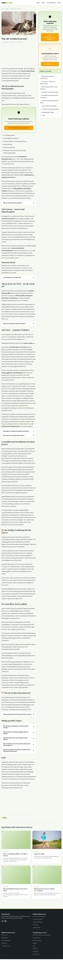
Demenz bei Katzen (17, 375)
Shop (59, 2)
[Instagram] (2, 921)
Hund (38, 2)
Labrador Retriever (37, 922)
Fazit (43, 115)
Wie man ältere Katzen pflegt (49, 106)
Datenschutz (36, 954)
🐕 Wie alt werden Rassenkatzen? (50, 109)
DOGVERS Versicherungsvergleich (42, 935)
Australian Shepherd (38, 919)
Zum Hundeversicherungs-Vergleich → (18, 127)
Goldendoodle (36, 927)
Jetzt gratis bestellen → (50, 64)
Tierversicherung (51, 2)
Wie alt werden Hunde (12, 258)
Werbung (35, 948)
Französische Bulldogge (39, 916)
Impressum (36, 951)
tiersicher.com (36, 937)
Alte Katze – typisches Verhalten (50, 92)
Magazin (4, 817)
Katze (43, 2)
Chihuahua (35, 924)
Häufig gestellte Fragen (48, 112)
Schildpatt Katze (6, 946)
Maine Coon (5, 935)
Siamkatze (4, 943)
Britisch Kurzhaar (6, 940)
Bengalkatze (5, 937)
